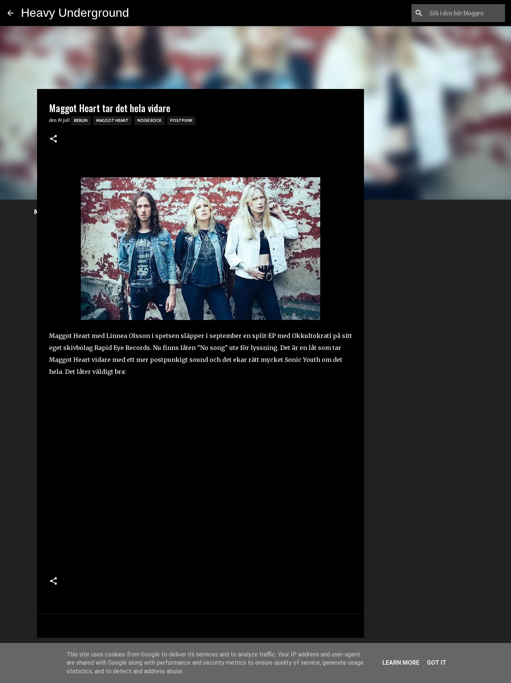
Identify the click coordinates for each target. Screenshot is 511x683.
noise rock (149, 120)
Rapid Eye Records (122, 347)
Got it (436, 662)
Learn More (400, 662)
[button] (53, 139)
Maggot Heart (112, 120)
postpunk (181, 120)
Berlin (81, 120)
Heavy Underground (75, 12)
